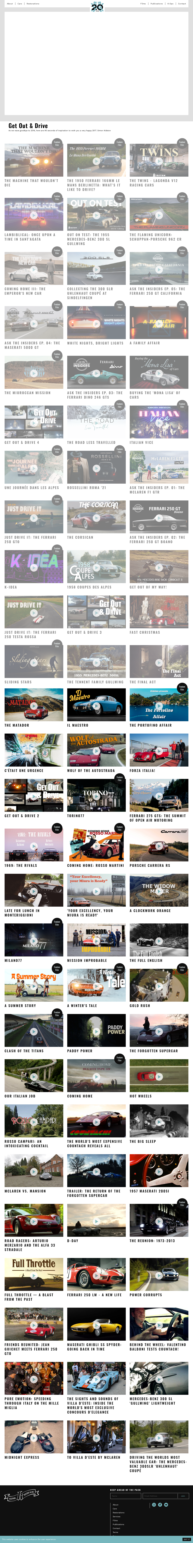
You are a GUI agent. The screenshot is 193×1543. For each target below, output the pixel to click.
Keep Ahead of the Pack (125, 1490)
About (10, 4)
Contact (182, 4)
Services (116, 1516)
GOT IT (187, 1539)
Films (143, 4)
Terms (115, 1532)
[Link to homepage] (97, 6)
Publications (157, 4)
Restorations (33, 4)
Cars (20, 4)
